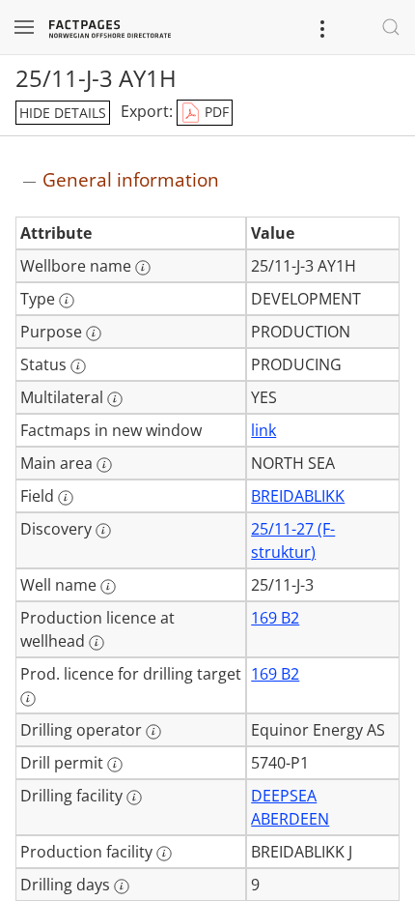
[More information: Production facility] (164, 853)
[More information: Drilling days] (121, 886)
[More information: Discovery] (103, 530)
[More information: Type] (66, 300)
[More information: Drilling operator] (153, 732)
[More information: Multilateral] (115, 399)
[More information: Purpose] (93, 333)
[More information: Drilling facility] (134, 797)
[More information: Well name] (108, 587)
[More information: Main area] (104, 465)
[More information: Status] (78, 366)
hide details (62, 112)
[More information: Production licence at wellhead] (96, 643)
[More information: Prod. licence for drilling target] (28, 699)
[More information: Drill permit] (115, 764)
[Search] (391, 27)
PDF (215, 111)
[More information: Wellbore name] (143, 268)
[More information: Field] (65, 498)
